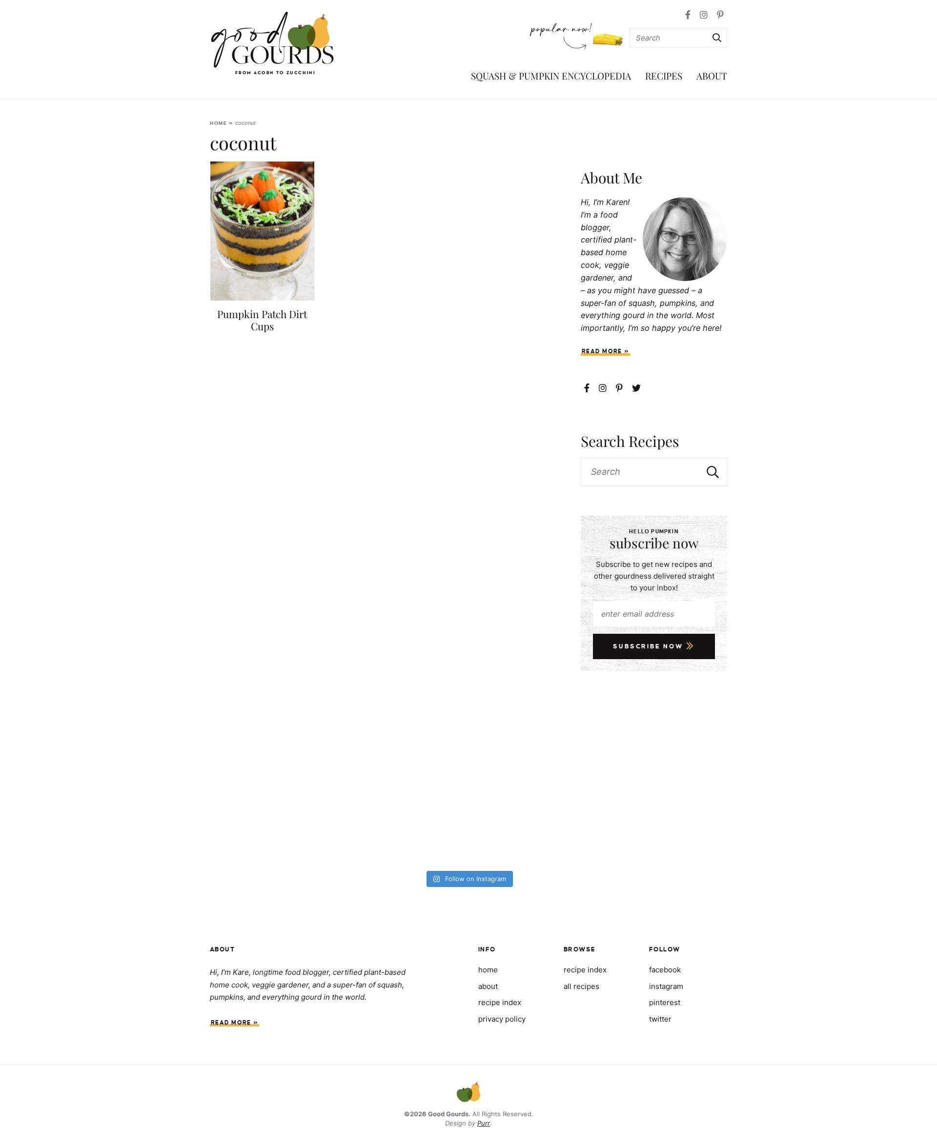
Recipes (663, 75)
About (711, 75)
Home (218, 123)
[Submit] (716, 37)
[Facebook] (689, 14)
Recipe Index (585, 969)
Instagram (666, 986)
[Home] (468, 1093)
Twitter (660, 1019)
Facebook (665, 969)
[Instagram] (704, 14)
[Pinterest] (720, 14)
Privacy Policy (502, 1019)
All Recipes (581, 986)
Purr (483, 1123)
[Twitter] (636, 388)
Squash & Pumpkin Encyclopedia (551, 75)
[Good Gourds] (272, 43)
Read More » (605, 351)
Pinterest (664, 1002)
